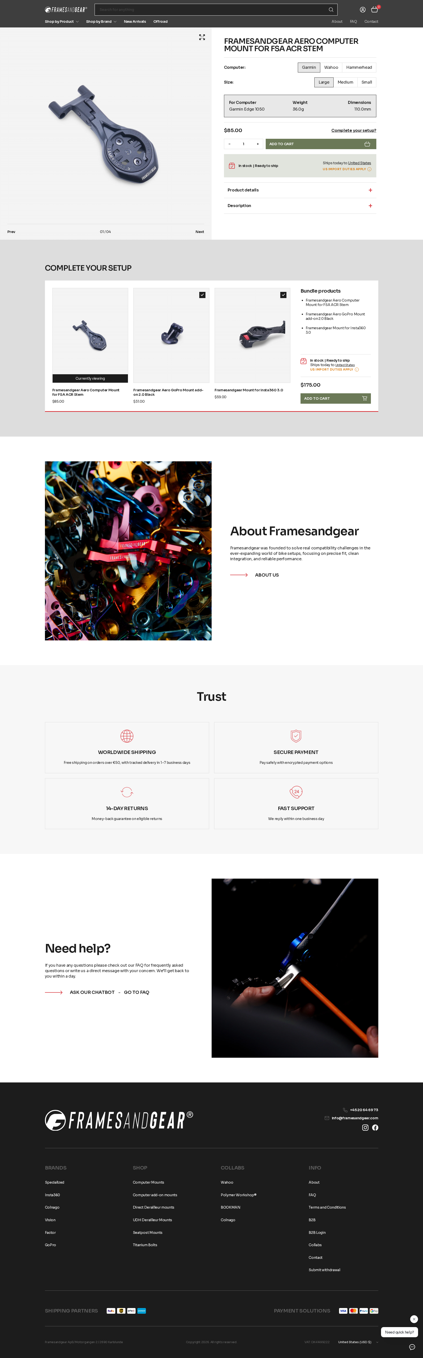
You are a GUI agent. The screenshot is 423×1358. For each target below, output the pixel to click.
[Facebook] (375, 1127)
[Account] (362, 9)
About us (267, 575)
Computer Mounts (148, 1182)
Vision (50, 1220)
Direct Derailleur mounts (153, 1207)
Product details (243, 190)
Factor (50, 1232)
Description (239, 205)
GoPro (50, 1245)
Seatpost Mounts (147, 1232)
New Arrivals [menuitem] (135, 21)
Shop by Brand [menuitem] (99, 21)
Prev (11, 232)
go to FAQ (136, 992)
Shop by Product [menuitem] (59, 21)
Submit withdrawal (324, 1270)
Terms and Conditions (327, 1207)
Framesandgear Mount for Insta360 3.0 (249, 390)
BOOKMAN (231, 1207)
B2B (312, 1220)
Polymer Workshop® (239, 1195)
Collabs (315, 1245)
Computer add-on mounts (155, 1195)
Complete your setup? (353, 130)
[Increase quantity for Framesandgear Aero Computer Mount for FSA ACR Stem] (258, 144)
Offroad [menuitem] (160, 21)
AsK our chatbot (92, 992)
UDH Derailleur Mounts (152, 1220)
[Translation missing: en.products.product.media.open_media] (202, 37)
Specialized (54, 1182)
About (337, 21)
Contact (371, 21)
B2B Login (317, 1232)
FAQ (353, 21)
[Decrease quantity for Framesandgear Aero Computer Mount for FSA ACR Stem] (229, 144)
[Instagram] (365, 1127)
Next (200, 232)
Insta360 (52, 1195)
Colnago (52, 1207)
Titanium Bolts (145, 1245)
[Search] (331, 9)
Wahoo (227, 1182)
